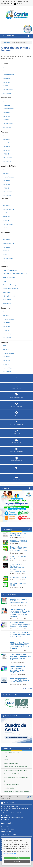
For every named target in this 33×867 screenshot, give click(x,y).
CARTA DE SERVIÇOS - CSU (16, 397)
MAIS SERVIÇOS (16, 479)
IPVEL (5, 756)
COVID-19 (6, 86)
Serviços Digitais (8, 89)
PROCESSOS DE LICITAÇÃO (16, 424)
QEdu (5, 781)
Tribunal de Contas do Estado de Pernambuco (16, 766)
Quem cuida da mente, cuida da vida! (18, 534)
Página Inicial (6, 42)
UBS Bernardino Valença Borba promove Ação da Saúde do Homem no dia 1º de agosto (20, 645)
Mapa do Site (21, 1)
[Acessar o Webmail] (27, 797)
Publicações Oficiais (9, 296)
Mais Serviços (7, 303)
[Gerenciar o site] (30, 797)
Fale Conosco (7, 93)
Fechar (17, 861)
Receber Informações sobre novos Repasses (16, 791)
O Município (6, 71)
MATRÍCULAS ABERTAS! (18, 541)
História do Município (7, 827)
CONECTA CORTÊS (16, 388)
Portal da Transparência (10, 270)
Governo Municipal (8, 74)
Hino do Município (6, 831)
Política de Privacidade (10, 853)
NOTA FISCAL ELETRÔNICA (16, 442)
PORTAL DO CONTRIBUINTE (16, 451)
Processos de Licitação (10, 285)
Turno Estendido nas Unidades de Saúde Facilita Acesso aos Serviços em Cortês (20, 657)
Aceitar (18, 858)
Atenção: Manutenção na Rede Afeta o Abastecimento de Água (19, 601)
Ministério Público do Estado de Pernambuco (16, 770)
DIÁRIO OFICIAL (16, 433)
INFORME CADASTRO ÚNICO (18, 584)
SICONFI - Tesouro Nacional (11, 784)
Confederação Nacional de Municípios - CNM (16, 777)
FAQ (14, 1)
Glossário (7, 1)
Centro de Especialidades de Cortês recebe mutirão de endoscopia (20, 634)
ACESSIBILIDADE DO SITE (16, 470)
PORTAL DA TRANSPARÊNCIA (16, 379)
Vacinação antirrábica (18, 577)
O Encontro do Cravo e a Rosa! (18, 557)
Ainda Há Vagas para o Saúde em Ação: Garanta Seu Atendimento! (19, 680)
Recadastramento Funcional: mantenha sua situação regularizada (20, 624)
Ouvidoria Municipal (9, 277)
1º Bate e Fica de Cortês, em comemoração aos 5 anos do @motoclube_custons (18, 567)
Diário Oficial (6, 292)
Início (4, 67)
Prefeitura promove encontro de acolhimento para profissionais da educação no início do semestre (20, 612)
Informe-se (6, 82)
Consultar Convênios (9, 788)
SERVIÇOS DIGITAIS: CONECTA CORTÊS (15, 274)
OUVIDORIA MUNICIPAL (16, 406)
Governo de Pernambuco (11, 763)
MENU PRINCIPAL (9, 36)
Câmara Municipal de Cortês (11, 752)
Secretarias (6, 78)
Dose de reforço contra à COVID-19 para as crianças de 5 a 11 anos (19, 548)
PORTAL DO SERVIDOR (16, 461)
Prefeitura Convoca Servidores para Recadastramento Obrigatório (17, 669)
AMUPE (6, 759)
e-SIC (4, 281)
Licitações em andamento (10, 288)
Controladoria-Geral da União (12, 774)
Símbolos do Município (7, 829)
